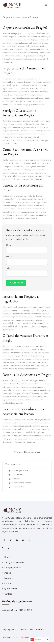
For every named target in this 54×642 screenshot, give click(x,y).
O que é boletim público (15, 487)
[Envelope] (23, 540)
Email (9, 257)
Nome (8, 245)
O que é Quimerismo (14, 474)
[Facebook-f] (10, 540)
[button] (46, 5)
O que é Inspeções (13, 479)
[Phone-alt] (29, 540)
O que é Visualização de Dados (17, 470)
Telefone (9, 268)
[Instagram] (4, 540)
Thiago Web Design (28, 637)
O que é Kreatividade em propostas (19, 483)
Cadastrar (16, 282)
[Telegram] (16, 540)
